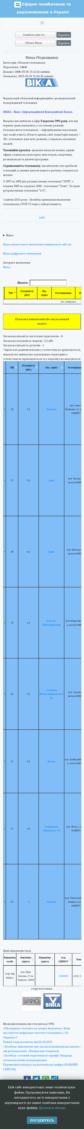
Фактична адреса (25, 959)
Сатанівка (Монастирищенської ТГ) (51, 694)
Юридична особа (10, 959)
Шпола (51, 761)
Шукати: (22, 282)
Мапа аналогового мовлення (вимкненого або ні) (37, 244)
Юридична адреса (45, 959)
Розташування (63, 292)
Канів (51, 551)
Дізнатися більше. (52, 1107)
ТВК (10, 292)
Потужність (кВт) (27, 293)
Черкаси (51, 901)
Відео (9, 235)
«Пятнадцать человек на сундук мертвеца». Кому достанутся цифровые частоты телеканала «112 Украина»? (36, 1032)
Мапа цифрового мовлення (22, 253)
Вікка (6, 267)
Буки (51, 480)
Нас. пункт (44, 293)
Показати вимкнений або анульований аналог (42, 321)
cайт (42, 217)
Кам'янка (51, 409)
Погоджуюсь (42, 1120)
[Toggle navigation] (42, 23)
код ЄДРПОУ (63, 959)
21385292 (63, 975)
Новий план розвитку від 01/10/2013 (27, 1042)
